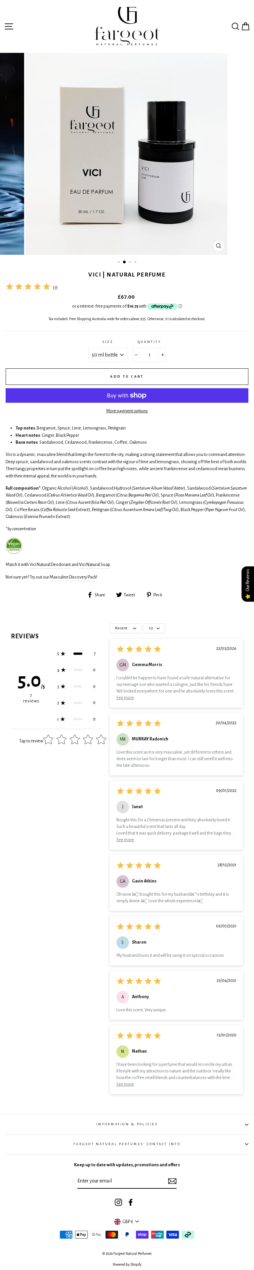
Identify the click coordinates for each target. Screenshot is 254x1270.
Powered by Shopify (127, 1264)
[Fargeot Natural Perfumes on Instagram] (118, 1202)
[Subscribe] (172, 1181)
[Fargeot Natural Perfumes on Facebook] (130, 1202)
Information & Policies (127, 1124)
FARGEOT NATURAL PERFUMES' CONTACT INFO (127, 1144)
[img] (28, 287)
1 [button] (119, 262)
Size (107, 342)
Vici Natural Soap (94, 564)
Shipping (84, 319)
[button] (76, 653)
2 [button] (124, 262)
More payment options (127, 410)
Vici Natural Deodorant (50, 564)
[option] (127, 154)
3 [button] (130, 262)
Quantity (149, 342)
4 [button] (136, 262)
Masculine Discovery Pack (73, 577)
